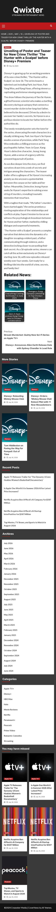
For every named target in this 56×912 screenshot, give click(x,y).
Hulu (6, 704)
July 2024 (8, 666)
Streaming (8, 741)
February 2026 (10, 569)
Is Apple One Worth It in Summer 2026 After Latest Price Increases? (27, 490)
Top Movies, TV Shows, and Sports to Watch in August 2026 (25, 524)
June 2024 (8, 671)
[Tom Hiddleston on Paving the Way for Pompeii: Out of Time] (14, 427)
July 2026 (8, 543)
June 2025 (8, 609)
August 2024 (10, 660)
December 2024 (11, 640)
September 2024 (11, 655)
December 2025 (11, 579)
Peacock (8, 725)
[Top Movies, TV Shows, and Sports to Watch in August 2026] (14, 870)
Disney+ (7, 47)
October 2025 (10, 589)
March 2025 (9, 625)
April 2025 (8, 620)
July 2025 (8, 604)
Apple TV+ (9, 688)
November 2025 (11, 584)
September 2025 (11, 594)
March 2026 (9, 563)
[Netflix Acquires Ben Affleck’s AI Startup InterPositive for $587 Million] (41, 821)
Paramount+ (9, 720)
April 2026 (8, 558)
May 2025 (8, 614)
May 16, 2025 (13, 66)
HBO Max (8, 699)
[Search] (51, 26)
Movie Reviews (11, 709)
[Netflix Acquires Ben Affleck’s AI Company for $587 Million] (14, 821)
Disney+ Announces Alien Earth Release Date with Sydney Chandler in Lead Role (29, 345)
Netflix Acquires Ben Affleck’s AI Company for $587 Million (27, 501)
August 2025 (10, 599)
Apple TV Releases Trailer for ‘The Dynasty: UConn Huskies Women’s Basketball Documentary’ (27, 478)
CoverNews (33, 907)
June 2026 (8, 548)
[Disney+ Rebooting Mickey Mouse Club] (14, 378)
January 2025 (10, 635)
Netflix (7, 715)
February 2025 (10, 630)
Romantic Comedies (13, 736)
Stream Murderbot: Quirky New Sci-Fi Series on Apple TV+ (26, 334)
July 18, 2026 (13, 402)
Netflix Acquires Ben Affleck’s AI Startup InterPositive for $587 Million (22, 512)
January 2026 (10, 574)
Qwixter (28, 10)
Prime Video (9, 730)
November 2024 (11, 645)
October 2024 (10, 650)
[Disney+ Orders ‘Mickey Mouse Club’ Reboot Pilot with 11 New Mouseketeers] (41, 378)
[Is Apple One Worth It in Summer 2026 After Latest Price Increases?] (41, 767)
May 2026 (8, 553)
